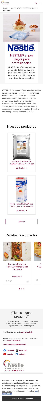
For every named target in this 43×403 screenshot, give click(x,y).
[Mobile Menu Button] (40, 3)
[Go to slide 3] (23, 288)
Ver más (21, 221)
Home (5, 8)
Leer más (17, 263)
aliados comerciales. (13, 340)
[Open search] (36, 3)
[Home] (5, 3)
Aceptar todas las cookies (21, 399)
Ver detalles (22, 152)
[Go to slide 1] (19, 288)
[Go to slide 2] (21, 288)
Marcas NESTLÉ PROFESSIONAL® (23, 8)
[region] (21, 388)
